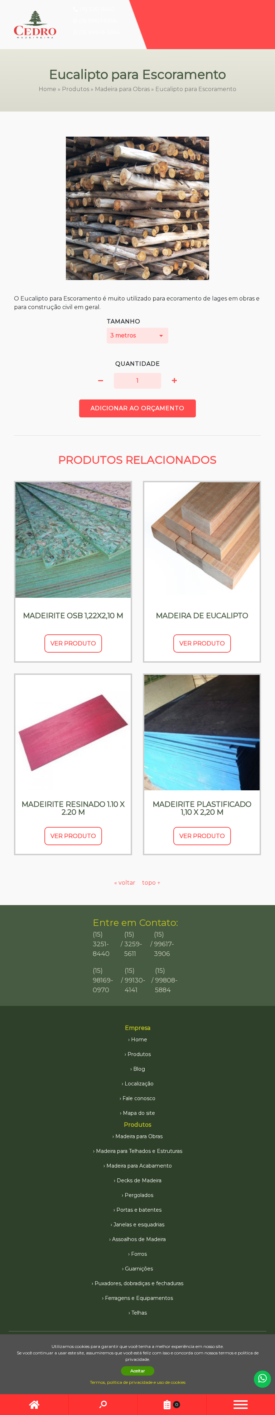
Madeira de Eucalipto (202, 615)
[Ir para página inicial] (34, 1404)
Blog (139, 1069)
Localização (139, 1083)
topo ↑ (151, 882)
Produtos (75, 89)
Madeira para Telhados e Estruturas (139, 1151)
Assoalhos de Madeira (139, 1239)
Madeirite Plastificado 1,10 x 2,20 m (202, 808)
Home (47, 89)
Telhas (139, 1313)
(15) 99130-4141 (135, 980)
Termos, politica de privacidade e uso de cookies (137, 1382)
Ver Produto (73, 643)
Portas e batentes (138, 1210)
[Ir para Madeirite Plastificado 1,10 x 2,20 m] (202, 732)
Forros (139, 1254)
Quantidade (137, 363)
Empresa (137, 1027)
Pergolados (139, 1195)
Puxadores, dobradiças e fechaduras (139, 1283)
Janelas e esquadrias (139, 1224)
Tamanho (123, 321)
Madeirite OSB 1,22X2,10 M (73, 615)
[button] (100, 381)
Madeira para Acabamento (139, 1166)
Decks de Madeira (139, 1180)
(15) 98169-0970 (103, 980)
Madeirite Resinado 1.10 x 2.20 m (73, 808)
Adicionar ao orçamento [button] (137, 408)
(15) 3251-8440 (96, 9)
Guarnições (139, 1268)
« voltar (125, 882)
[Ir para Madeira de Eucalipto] (202, 540)
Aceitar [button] (137, 1370)
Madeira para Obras (122, 89)
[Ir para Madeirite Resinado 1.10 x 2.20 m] (73, 732)
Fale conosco (138, 1098)
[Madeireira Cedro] (35, 24)
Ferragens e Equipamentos (139, 1298)
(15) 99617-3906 (97, 21)
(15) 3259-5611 (133, 944)
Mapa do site (139, 1113)
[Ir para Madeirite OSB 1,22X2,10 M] (73, 540)
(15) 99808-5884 (98, 32)
